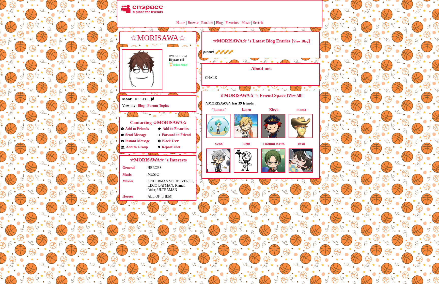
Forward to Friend (176, 135)
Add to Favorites (176, 129)
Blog (219, 23)
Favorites (232, 23)
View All (294, 96)
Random (207, 23)
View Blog (300, 41)
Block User (170, 141)
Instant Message (137, 141)
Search (258, 23)
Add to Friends (137, 129)
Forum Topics (158, 106)
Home (180, 23)
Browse (193, 23)
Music (246, 23)
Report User (171, 147)
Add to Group (137, 147)
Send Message (135, 135)
